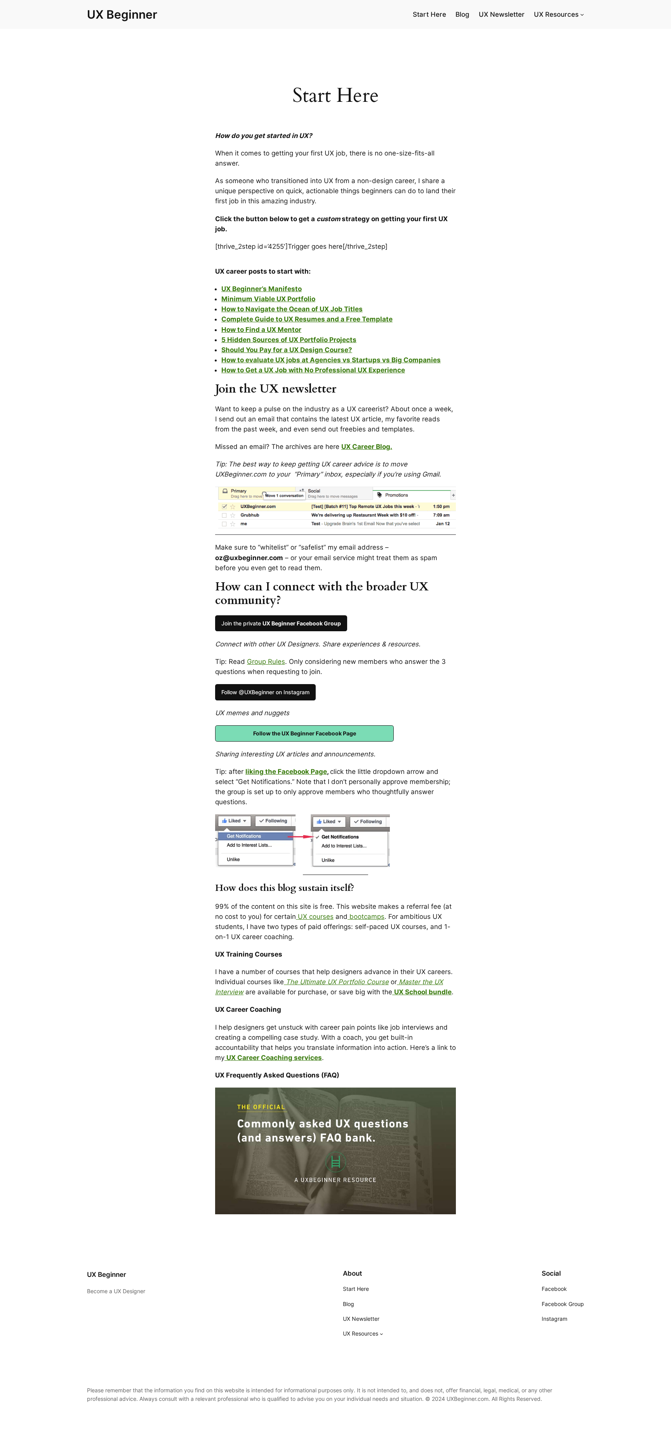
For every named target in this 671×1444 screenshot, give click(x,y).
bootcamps (366, 916)
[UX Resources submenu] (582, 14)
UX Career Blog (365, 446)
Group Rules (266, 661)
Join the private (281, 623)
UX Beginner (122, 14)
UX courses (315, 916)
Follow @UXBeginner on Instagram (265, 692)
